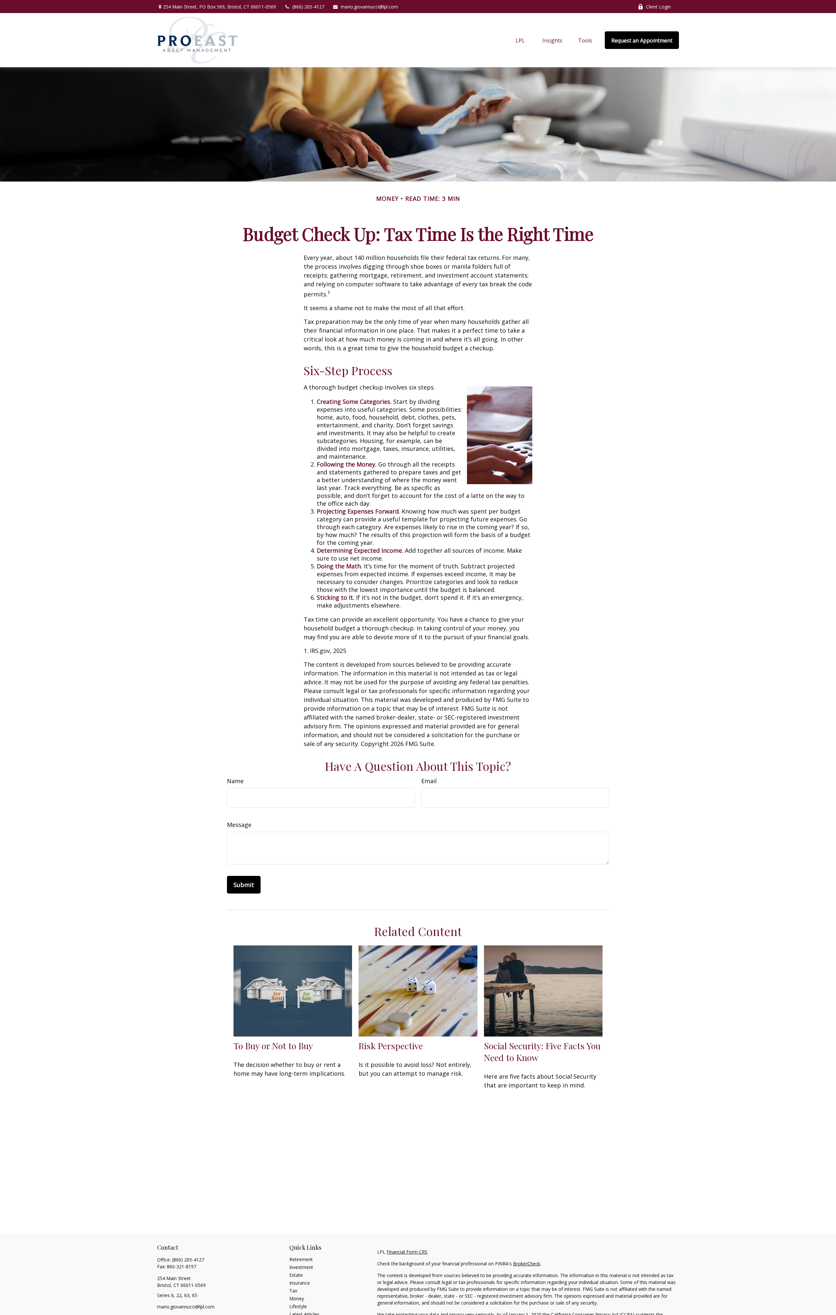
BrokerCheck (526, 1263)
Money (296, 1298)
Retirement (301, 1259)
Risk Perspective (391, 1046)
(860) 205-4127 (308, 7)
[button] (520, 40)
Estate (296, 1275)
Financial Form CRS (407, 1252)
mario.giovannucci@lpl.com (369, 7)
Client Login (658, 7)
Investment (301, 1267)
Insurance (299, 1283)
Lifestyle (298, 1306)
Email (429, 781)
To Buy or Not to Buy (273, 1046)
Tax (293, 1291)
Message (239, 825)
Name (235, 781)
